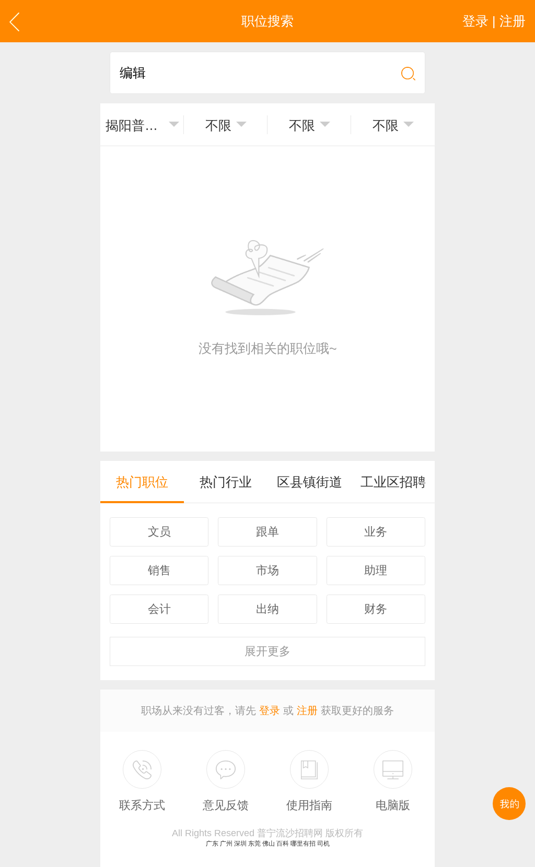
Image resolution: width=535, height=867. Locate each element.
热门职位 (142, 481)
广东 (212, 843)
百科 (282, 843)
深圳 (240, 843)
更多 (267, 651)
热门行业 (226, 481)
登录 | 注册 (494, 21)
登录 (269, 710)
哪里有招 (303, 843)
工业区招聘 (393, 481)
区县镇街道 (309, 481)
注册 (307, 710)
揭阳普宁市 (135, 125)
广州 (226, 843)
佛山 (268, 843)
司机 (323, 843)
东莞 (254, 843)
